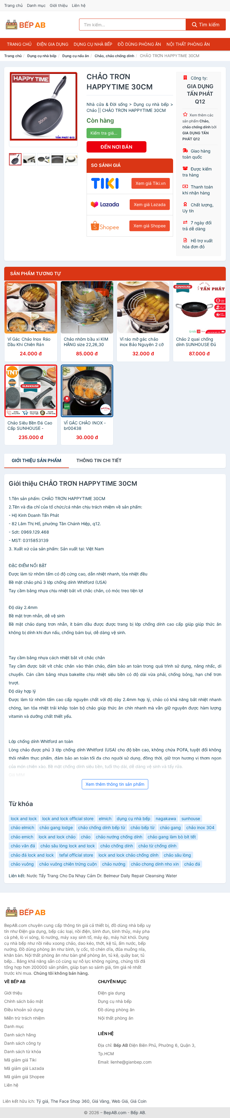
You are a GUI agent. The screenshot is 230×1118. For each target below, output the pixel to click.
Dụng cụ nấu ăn (75, 56)
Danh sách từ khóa (22, 1051)
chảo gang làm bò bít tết (172, 836)
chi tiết (99, 460)
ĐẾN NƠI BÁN (116, 147)
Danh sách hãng (20, 1034)
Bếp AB (138, 1112)
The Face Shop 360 (70, 1101)
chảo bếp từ (143, 827)
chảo (85, 836)
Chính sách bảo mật (23, 1001)
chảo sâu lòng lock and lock (67, 845)
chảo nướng (113, 863)
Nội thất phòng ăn (188, 44)
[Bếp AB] (34, 911)
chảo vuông (22, 863)
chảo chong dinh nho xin (155, 863)
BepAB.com (115, 1112)
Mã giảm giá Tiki (20, 1059)
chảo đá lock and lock (32, 854)
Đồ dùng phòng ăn (139, 44)
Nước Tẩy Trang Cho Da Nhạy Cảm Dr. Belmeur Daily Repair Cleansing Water (102, 875)
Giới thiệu (59, 5)
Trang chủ (13, 5)
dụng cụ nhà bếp (133, 818)
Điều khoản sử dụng (23, 1009)
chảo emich (22, 836)
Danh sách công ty (22, 1043)
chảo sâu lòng (177, 854)
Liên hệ (79, 5)
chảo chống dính (116, 845)
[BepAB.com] (25, 24)
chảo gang (170, 827)
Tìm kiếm (208, 25)
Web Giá (120, 1101)
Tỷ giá (42, 1101)
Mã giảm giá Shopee (24, 1076)
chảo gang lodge (56, 827)
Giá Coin (138, 1101)
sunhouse (190, 818)
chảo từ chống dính (157, 845)
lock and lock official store (67, 818)
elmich (105, 818)
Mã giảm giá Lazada (24, 1068)
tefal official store (76, 854)
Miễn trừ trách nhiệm (24, 1017)
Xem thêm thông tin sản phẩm (115, 784)
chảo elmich (22, 827)
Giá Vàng (100, 1101)
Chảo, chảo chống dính (114, 56)
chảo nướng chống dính (119, 836)
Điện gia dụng (52, 44)
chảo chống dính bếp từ (101, 827)
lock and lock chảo (57, 836)
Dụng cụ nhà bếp (93, 44)
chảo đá (192, 863)
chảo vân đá (23, 845)
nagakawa (166, 818)
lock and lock (24, 818)
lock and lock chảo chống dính (128, 854)
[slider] (15, 159)
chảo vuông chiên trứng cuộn (68, 863)
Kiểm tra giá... (103, 132)
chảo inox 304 (200, 827)
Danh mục (36, 5)
